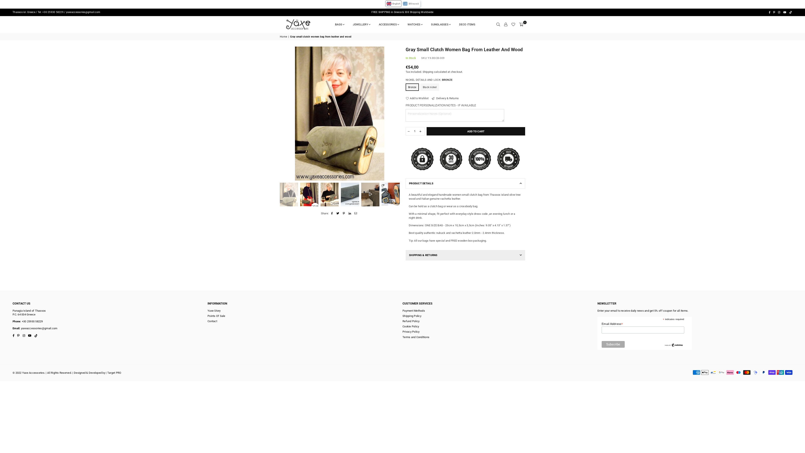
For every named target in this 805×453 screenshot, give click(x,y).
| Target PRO (113, 372)
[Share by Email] (355, 213)
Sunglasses (439, 24)
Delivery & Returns (447, 98)
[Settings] (505, 24)
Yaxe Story (214, 310)
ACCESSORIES (388, 24)
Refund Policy (410, 321)
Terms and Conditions (415, 337)
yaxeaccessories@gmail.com (83, 12)
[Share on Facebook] (332, 213)
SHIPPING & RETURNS (423, 255)
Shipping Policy (411, 316)
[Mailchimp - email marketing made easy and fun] (673, 346)
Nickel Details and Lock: (429, 79)
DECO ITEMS (467, 24)
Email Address (612, 324)
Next (395, 113)
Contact (212, 321)
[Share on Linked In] (349, 213)
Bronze (412, 87)
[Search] (498, 24)
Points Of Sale (216, 316)
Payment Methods (413, 310)
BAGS (338, 24)
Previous (283, 113)
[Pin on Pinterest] (343, 213)
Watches (414, 24)
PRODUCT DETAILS (421, 183)
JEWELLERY (360, 24)
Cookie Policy (410, 326)
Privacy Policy (411, 331)
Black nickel (430, 87)
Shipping (428, 71)
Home (283, 36)
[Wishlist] (513, 24)
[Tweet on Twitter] (338, 213)
